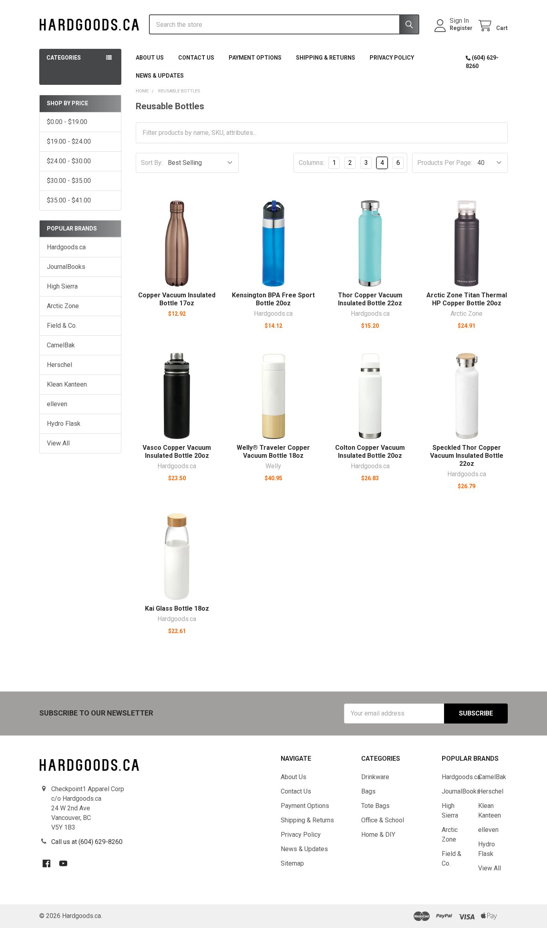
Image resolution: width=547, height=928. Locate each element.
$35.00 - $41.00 (69, 200)
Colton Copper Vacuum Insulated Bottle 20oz (370, 451)
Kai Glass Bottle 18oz (177, 608)
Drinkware (375, 777)
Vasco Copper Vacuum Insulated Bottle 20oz (177, 451)
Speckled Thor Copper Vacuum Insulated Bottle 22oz (466, 455)
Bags (368, 791)
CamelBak (61, 345)
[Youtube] (63, 863)
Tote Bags (375, 806)
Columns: (311, 162)
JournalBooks (66, 267)
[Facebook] (46, 863)
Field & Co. (62, 325)
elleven (57, 404)
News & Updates (160, 75)
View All (58, 443)
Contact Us (196, 57)
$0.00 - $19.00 (67, 122)
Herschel (59, 365)
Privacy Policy (392, 57)
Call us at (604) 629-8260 (87, 842)
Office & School (382, 820)
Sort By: (152, 162)
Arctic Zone (63, 306)
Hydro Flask (63, 423)
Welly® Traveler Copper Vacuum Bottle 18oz (273, 451)
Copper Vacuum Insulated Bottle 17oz (176, 299)
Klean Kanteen (67, 384)
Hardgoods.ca (66, 247)
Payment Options (255, 57)
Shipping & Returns (325, 57)
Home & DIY (378, 834)
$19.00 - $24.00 (69, 141)
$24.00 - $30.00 (69, 161)
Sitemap (292, 863)
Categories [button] (63, 57)
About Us (150, 57)
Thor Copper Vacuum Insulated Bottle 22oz (370, 299)
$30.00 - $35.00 (69, 180)
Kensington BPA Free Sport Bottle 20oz (273, 299)
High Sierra (62, 286)
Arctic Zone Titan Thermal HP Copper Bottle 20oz (466, 299)
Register (461, 28)
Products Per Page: (444, 162)
